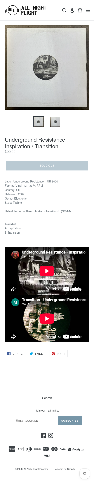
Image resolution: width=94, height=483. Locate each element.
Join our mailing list (47, 410)
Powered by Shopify (64, 469)
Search (47, 398)
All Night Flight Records (36, 469)
